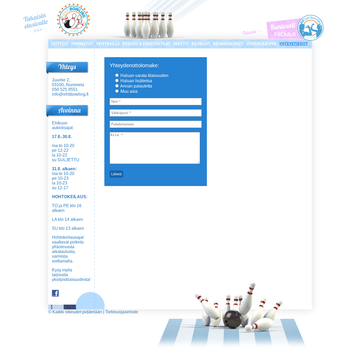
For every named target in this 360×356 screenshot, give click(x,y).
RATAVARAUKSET (228, 44)
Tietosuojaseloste (121, 312)
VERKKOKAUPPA (261, 44)
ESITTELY (59, 44)
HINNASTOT (82, 44)
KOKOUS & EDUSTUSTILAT (146, 44)
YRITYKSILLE (108, 44)
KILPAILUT (200, 44)
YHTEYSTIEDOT (293, 44)
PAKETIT (181, 44)
